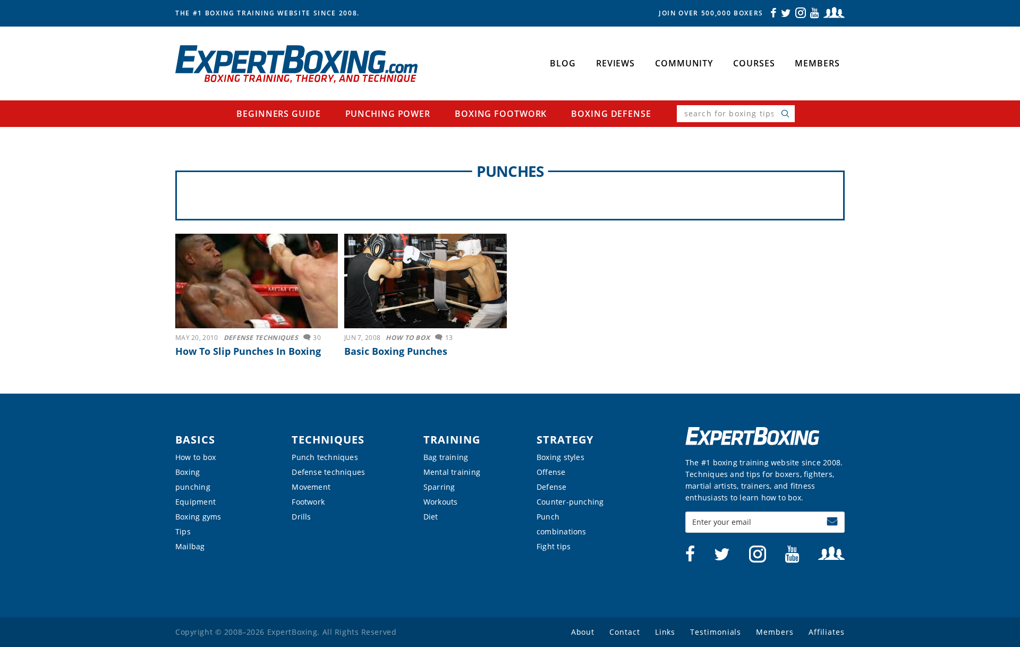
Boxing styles (560, 457)
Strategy (565, 439)
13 (449, 337)
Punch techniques (325, 457)
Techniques (328, 439)
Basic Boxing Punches (395, 351)
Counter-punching (570, 502)
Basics (195, 439)
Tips (183, 531)
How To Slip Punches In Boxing (248, 351)
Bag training (446, 457)
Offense (551, 472)
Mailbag (190, 546)
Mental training (451, 472)
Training (451, 439)
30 (317, 337)
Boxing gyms (198, 517)
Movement (311, 487)
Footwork (308, 502)
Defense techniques (328, 472)
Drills (301, 517)
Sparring (439, 487)
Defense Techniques (261, 337)
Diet (430, 517)
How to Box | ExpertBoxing (296, 64)
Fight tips (554, 546)
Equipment (195, 502)
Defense (552, 487)
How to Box (408, 337)
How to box (195, 457)
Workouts (440, 502)
